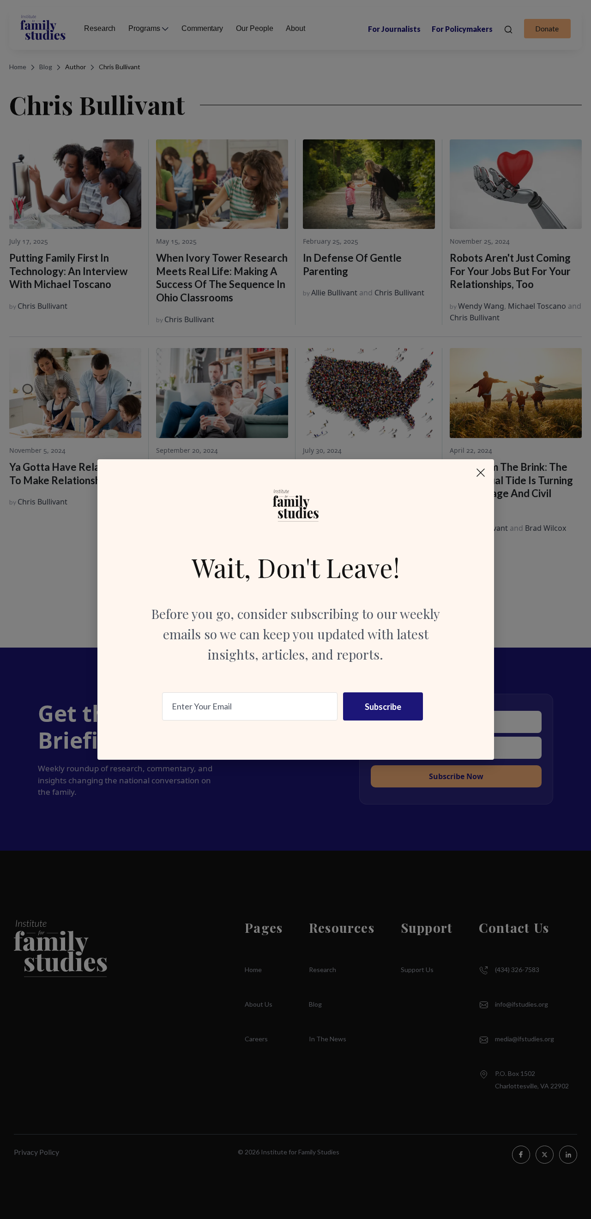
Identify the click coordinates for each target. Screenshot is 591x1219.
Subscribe (383, 707)
